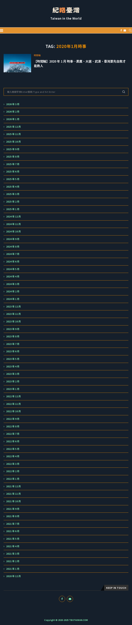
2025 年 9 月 (12, 149)
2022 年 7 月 (12, 433)
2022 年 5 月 (12, 449)
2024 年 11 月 (13, 224)
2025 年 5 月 (12, 179)
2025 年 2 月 (12, 201)
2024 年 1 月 (12, 299)
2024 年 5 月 (12, 269)
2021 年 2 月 (12, 561)
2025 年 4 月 (12, 186)
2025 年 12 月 (13, 126)
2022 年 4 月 (12, 456)
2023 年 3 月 (12, 373)
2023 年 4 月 (12, 366)
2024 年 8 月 (12, 246)
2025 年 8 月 (12, 156)
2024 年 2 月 (12, 291)
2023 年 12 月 (13, 306)
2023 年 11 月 (13, 314)
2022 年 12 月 (13, 396)
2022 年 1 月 (12, 478)
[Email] (125, 30)
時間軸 (37, 55)
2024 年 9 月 (12, 239)
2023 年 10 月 (13, 321)
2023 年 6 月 (12, 351)
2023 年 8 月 (12, 336)
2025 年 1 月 (12, 209)
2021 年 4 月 (12, 546)
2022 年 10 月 (13, 411)
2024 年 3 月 (12, 284)
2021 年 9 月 (12, 508)
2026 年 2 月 (12, 111)
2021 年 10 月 (13, 501)
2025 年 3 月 (12, 194)
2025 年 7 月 (12, 164)
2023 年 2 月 (12, 381)
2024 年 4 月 (12, 276)
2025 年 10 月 (13, 141)
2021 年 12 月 (13, 486)
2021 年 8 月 (12, 516)
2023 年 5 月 (12, 359)
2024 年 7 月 (12, 254)
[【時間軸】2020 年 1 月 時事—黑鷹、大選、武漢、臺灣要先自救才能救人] (17, 63)
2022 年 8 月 (12, 426)
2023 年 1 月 (12, 389)
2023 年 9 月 (12, 329)
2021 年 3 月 (12, 553)
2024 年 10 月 (13, 231)
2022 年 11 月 (13, 404)
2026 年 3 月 (12, 104)
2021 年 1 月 (12, 568)
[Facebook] (121, 30)
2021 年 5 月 (12, 538)
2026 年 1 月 (12, 119)
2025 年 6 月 (12, 171)
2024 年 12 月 (13, 216)
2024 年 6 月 (12, 261)
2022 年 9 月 (12, 418)
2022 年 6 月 (12, 441)
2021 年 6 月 (12, 531)
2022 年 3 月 (12, 463)
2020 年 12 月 (13, 576)
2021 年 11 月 (13, 493)
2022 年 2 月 (12, 471)
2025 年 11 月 (13, 134)
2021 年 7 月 (12, 523)
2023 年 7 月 (12, 344)
